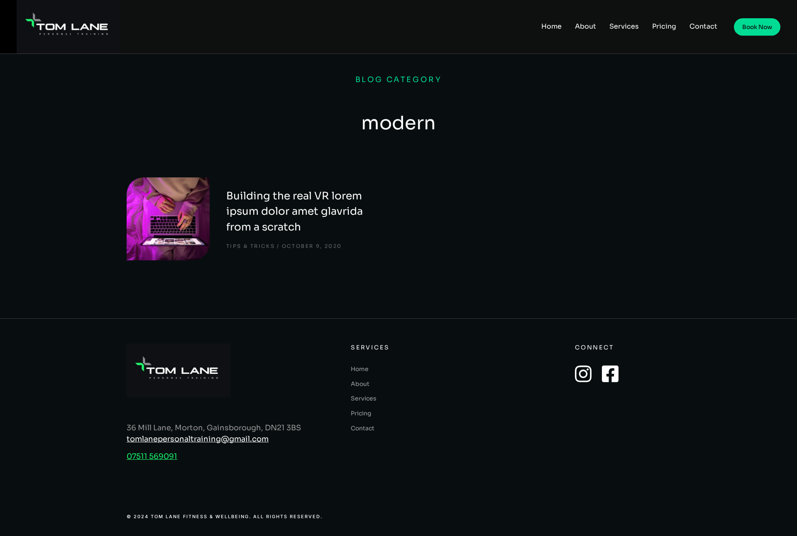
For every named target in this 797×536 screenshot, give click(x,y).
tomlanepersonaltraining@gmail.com (198, 439)
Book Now (757, 27)
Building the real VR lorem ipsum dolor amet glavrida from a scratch (294, 211)
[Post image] (168, 218)
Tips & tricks (250, 246)
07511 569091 (152, 456)
